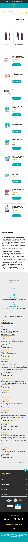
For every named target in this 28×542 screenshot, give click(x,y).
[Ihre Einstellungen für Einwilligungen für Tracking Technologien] (25, 539)
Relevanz (6, 19)
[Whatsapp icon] (25, 470)
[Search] (5, 5)
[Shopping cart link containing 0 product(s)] (23, 5)
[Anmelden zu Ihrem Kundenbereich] (25, 5)
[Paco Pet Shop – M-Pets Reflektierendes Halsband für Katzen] (8, 36)
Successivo (11, 334)
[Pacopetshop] (5, 519)
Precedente (4, 334)
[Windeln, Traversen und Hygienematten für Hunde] (3, 13)
